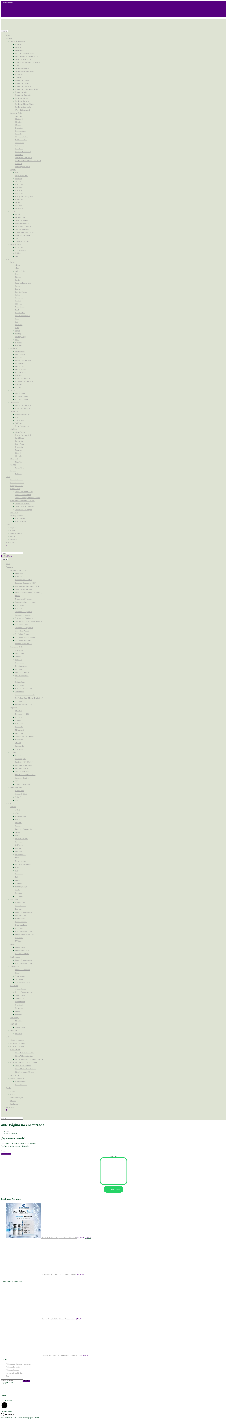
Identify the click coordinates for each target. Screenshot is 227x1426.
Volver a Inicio (6, 1154)
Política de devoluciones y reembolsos (18, 1364)
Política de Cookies (12, 1370)
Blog (7, 1376)
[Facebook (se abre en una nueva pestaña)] (6, 10)
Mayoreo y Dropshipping (14, 1373)
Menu (5, 31)
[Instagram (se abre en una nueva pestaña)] (6, 13)
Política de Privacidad (13, 1367)
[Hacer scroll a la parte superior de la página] (1, 1385)
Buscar (26, 1380)
